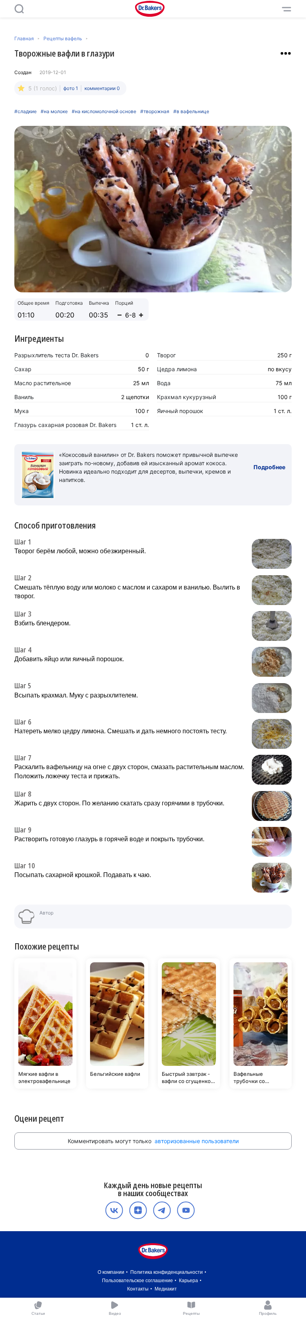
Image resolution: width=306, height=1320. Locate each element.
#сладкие (25, 111)
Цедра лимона (177, 369)
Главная (24, 38)
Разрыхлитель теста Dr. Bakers (56, 355)
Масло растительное (42, 383)
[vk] (114, 1210)
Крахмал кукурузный (186, 397)
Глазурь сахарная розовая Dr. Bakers (65, 424)
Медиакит (166, 1289)
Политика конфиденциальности (166, 1272)
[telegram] (162, 1210)
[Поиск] (19, 9)
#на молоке (54, 111)
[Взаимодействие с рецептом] (286, 53)
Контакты (138, 1289)
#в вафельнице (191, 111)
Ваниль (24, 397)
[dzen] (138, 1210)
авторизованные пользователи (197, 1141)
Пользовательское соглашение (137, 1280)
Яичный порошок (180, 410)
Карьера (188, 1280)
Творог (166, 355)
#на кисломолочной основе (104, 111)
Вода (164, 383)
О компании (111, 1272)
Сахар (22, 369)
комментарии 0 (102, 88)
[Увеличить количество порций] (141, 315)
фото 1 (70, 88)
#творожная (154, 111)
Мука (21, 410)
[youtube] (186, 1210)
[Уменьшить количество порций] (119, 315)
